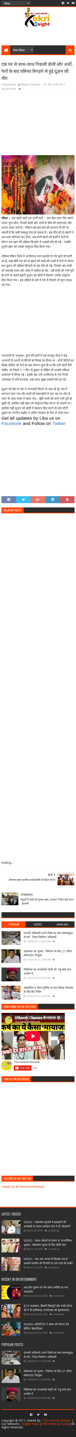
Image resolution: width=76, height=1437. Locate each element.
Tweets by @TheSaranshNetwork (23, 1186)
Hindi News (49, 1424)
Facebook (11, 423)
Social (64, 1424)
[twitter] (68, 3)
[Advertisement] (39, 37)
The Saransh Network (57, 1420)
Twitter (59, 423)
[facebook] (63, 3)
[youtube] (73, 3)
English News (30, 1424)
